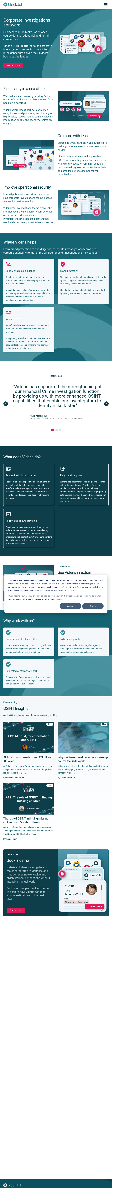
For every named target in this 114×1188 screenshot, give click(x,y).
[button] (52, 430)
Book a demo (16, 910)
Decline (93, 606)
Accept (70, 606)
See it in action (13, 65)
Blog (50, 724)
